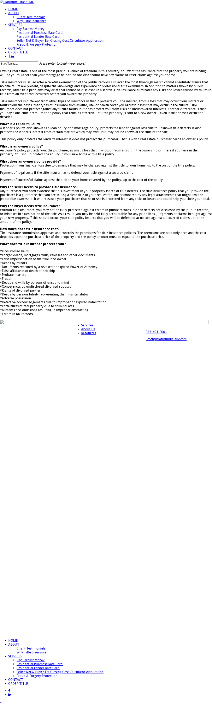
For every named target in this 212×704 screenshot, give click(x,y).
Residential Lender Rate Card (38, 668)
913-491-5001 (156, 332)
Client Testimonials (31, 648)
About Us (88, 329)
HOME (13, 641)
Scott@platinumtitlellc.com (166, 339)
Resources (88, 333)
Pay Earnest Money (31, 660)
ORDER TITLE (18, 684)
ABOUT (13, 644)
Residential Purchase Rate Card (40, 664)
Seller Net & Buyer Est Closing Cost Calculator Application (60, 672)
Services (87, 325)
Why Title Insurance (31, 652)
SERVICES (15, 656)
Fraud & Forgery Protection (37, 676)
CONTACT (15, 680)
